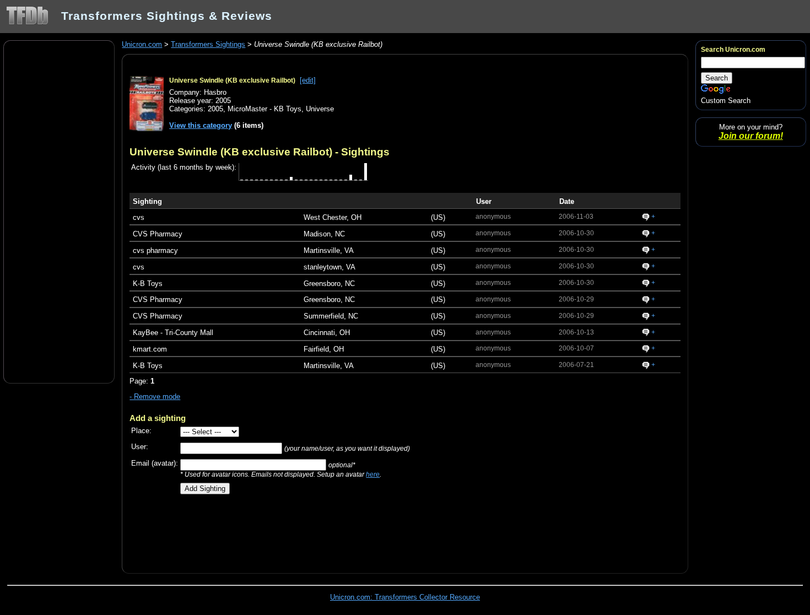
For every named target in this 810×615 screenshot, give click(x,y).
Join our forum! (751, 136)
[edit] (308, 80)
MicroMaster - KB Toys (264, 109)
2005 (215, 109)
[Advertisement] (59, 211)
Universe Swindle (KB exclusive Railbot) (232, 80)
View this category (200, 125)
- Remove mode (154, 396)
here (373, 474)
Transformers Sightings (208, 44)
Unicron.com (142, 44)
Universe (320, 109)
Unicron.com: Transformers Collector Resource (405, 597)
